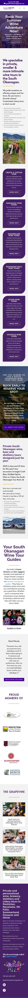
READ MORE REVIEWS (14, 679)
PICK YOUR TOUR (14, 42)
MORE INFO (14, 192)
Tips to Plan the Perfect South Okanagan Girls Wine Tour (14, 875)
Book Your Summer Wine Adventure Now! (14, 24)
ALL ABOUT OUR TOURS (14, 427)
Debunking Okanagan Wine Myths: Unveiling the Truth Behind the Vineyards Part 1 (14, 849)
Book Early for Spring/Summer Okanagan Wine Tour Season (14, 822)
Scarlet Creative (11, 956)
